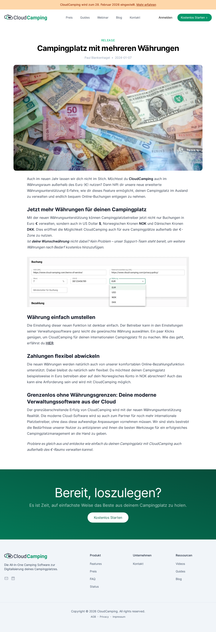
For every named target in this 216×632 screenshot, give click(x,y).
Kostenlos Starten (108, 517)
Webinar (102, 17)
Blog (119, 17)
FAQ (93, 579)
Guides (85, 17)
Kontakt (135, 17)
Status (94, 586)
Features (96, 563)
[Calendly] (13, 578)
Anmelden (165, 17)
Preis (69, 17)
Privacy (104, 616)
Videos (180, 563)
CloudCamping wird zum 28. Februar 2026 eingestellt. (108, 4)
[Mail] (6, 578)
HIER (49, 343)
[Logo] (26, 18)
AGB (93, 616)
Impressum (119, 616)
